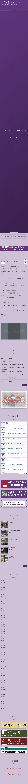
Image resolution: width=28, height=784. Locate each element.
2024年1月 (3, 636)
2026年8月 (3, 580)
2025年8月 (3, 606)
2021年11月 (3, 692)
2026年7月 (3, 582)
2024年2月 (3, 633)
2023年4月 (3, 654)
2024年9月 (3, 624)
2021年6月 (3, 703)
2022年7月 (3, 673)
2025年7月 (3, 608)
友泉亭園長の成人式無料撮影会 (16, 371)
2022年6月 (3, 675)
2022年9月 (3, 671)
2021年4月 (3, 708)
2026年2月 (3, 592)
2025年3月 (3, 615)
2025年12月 (3, 596)
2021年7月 (3, 701)
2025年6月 (3, 610)
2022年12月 (3, 664)
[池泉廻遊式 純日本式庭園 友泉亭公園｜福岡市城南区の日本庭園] (9, 3)
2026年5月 (3, 585)
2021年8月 (3, 699)
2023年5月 (3, 652)
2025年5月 (3, 613)
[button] (25, 263)
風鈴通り (11, 358)
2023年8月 (3, 647)
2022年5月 (3, 678)
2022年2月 (3, 685)
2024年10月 (3, 622)
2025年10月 (3, 601)
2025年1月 (3, 619)
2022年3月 (3, 682)
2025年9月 (3, 603)
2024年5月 (3, 631)
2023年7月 (3, 650)
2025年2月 (3, 617)
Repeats (3, 263)
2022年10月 (3, 668)
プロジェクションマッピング (16, 374)
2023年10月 (3, 643)
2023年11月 (3, 640)
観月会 (10, 381)
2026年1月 (3, 594)
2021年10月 (3, 694)
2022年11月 (3, 666)
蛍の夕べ (11, 361)
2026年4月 (3, 587)
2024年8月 (3, 626)
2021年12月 (3, 689)
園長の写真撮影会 (13, 378)
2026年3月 (3, 589)
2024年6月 (3, 629)
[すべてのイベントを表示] (25, 260)
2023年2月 (3, 659)
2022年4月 (3, 680)
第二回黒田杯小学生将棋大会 (16, 364)
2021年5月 (3, 706)
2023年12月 (3, 638)
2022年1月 (3, 687)
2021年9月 (3, 696)
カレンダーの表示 (22, 473)
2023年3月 (3, 657)
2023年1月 (3, 661)
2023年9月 (3, 645)
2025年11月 (3, 599)
